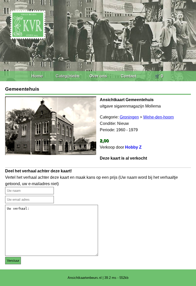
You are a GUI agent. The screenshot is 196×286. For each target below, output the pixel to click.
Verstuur (13, 261)
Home (37, 76)
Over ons (98, 76)
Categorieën (67, 76)
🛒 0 (159, 76)
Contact (128, 76)
